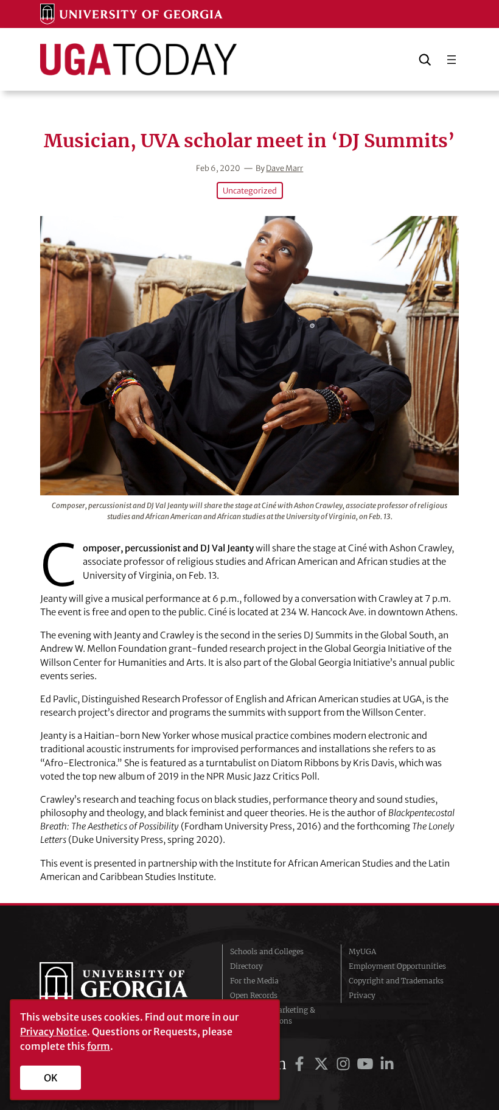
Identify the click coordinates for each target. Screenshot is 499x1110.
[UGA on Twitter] (323, 1064)
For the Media (254, 980)
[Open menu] (451, 59)
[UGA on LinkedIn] (387, 1064)
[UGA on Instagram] (345, 1064)
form (98, 1046)
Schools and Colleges (267, 951)
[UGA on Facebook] (301, 1064)
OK (51, 1078)
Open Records (253, 995)
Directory (246, 966)
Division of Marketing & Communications (272, 1015)
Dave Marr (284, 168)
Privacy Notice (53, 1031)
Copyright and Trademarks (396, 980)
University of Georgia (122, 986)
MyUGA (362, 951)
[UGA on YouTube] (367, 1064)
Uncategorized (250, 190)
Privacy (362, 995)
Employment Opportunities (397, 966)
